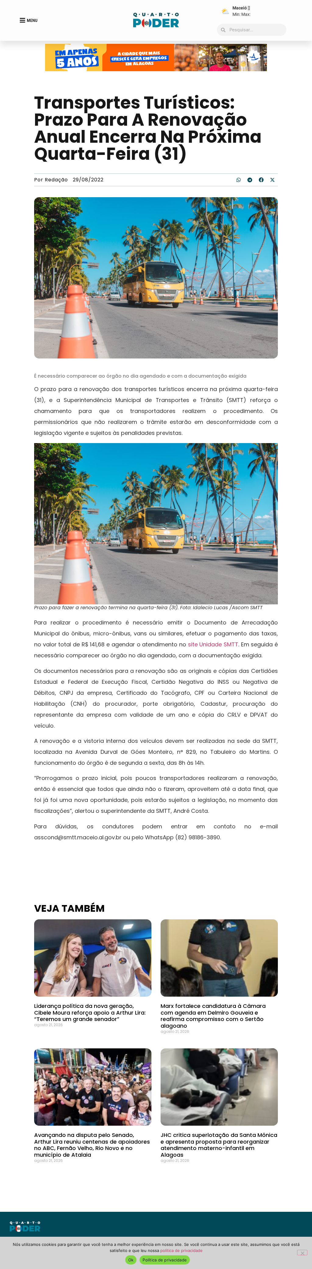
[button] (238, 180)
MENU (32, 20)
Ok (131, 1259)
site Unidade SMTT (213, 644)
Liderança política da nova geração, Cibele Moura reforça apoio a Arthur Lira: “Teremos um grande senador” (90, 1012)
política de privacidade (181, 1250)
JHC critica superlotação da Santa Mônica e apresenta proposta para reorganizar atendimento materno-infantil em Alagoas (219, 1145)
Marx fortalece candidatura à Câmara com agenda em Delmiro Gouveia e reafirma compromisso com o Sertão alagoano (213, 1016)
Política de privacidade (165, 1259)
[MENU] (23, 20)
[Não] (302, 1252)
